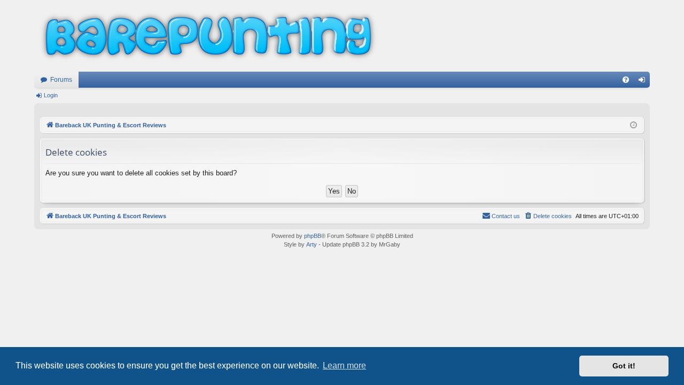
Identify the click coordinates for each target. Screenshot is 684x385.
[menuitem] (626, 80)
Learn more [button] (344, 365)
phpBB (312, 236)
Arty (311, 244)
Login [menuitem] (644, 82)
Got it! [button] (623, 365)
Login (51, 95)
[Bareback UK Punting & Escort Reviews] (208, 36)
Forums (61, 79)
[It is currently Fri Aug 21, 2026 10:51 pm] (633, 125)
